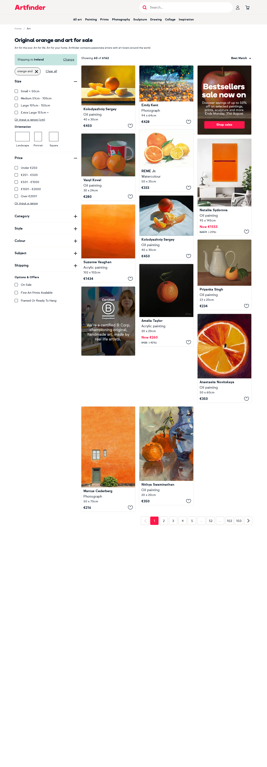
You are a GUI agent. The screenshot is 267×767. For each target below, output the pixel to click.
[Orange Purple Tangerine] (224, 187)
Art (29, 28)
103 (239, 587)
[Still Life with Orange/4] (166, 228)
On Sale (26, 285)
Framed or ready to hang (39, 300)
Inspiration (186, 19)
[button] (241, 58)
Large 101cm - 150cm (35, 105)
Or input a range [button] (26, 203)
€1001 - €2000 (31, 189)
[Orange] (166, 305)
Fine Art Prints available (37, 292)
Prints (104, 19)
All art (77, 19)
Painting (91, 19)
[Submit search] (144, 7)
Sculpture (140, 19)
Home (18, 28)
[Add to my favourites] (130, 125)
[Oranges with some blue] (166, 456)
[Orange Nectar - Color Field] (108, 243)
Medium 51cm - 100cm (36, 98)
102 (229, 587)
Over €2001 (29, 196)
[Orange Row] (166, 95)
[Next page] (248, 587)
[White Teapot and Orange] (224, 275)
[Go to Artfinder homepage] (30, 7)
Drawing (156, 19)
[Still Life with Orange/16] (108, 97)
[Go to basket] (247, 7)
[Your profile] (237, 7)
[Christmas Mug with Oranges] (108, 167)
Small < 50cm (30, 91)
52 (211, 587)
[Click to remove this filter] (36, 71)
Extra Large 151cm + (35, 112)
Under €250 (29, 168)
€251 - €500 (29, 175)
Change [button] (68, 59)
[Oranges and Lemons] (166, 160)
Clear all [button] (51, 71)
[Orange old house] (108, 459)
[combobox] (241, 58)
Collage (170, 19)
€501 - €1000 (30, 182)
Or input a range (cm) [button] (30, 119)
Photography (121, 19)
